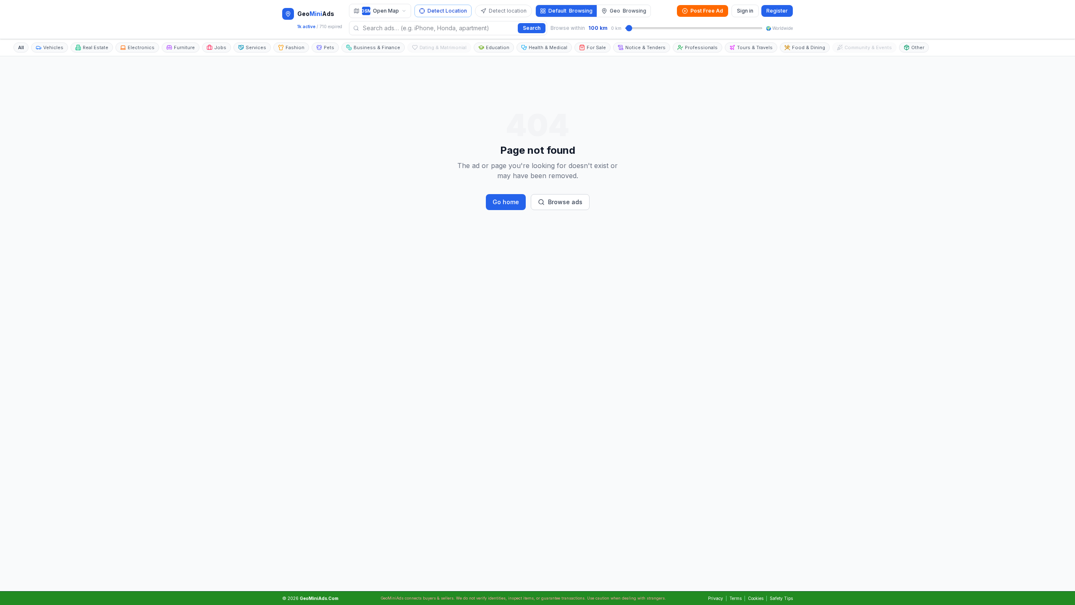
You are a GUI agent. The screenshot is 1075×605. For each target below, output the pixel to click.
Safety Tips (781, 598)
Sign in (745, 11)
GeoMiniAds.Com (319, 598)
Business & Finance (377, 47)
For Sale (596, 47)
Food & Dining (808, 47)
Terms (735, 598)
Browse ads (565, 201)
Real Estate (95, 47)
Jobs (220, 47)
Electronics (141, 47)
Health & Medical (548, 47)
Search (531, 28)
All (21, 47)
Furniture (184, 47)
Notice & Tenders (645, 47)
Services (256, 47)
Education (497, 47)
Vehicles (53, 47)
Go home (506, 201)
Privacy (715, 598)
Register (777, 11)
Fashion (295, 47)
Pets (329, 47)
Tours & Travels (755, 47)
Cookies (755, 598)
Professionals (701, 47)
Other (917, 47)
